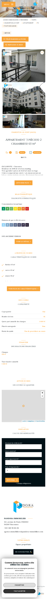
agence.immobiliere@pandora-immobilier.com (23, 532)
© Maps (30, 421)
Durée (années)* (10, 451)
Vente (34, 20)
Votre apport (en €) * (12, 459)
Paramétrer (19, 585)
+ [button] (42, 392)
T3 (38, 23)
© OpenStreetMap (40, 421)
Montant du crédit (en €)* (13, 443)
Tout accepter (19, 591)
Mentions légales (39, 586)
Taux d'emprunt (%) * (12, 467)
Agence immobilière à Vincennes (15, 20)
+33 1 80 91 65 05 (11, 528)
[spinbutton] (23, 470)
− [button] (42, 396)
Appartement (28, 23)
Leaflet (24, 421)
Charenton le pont (11, 23)
